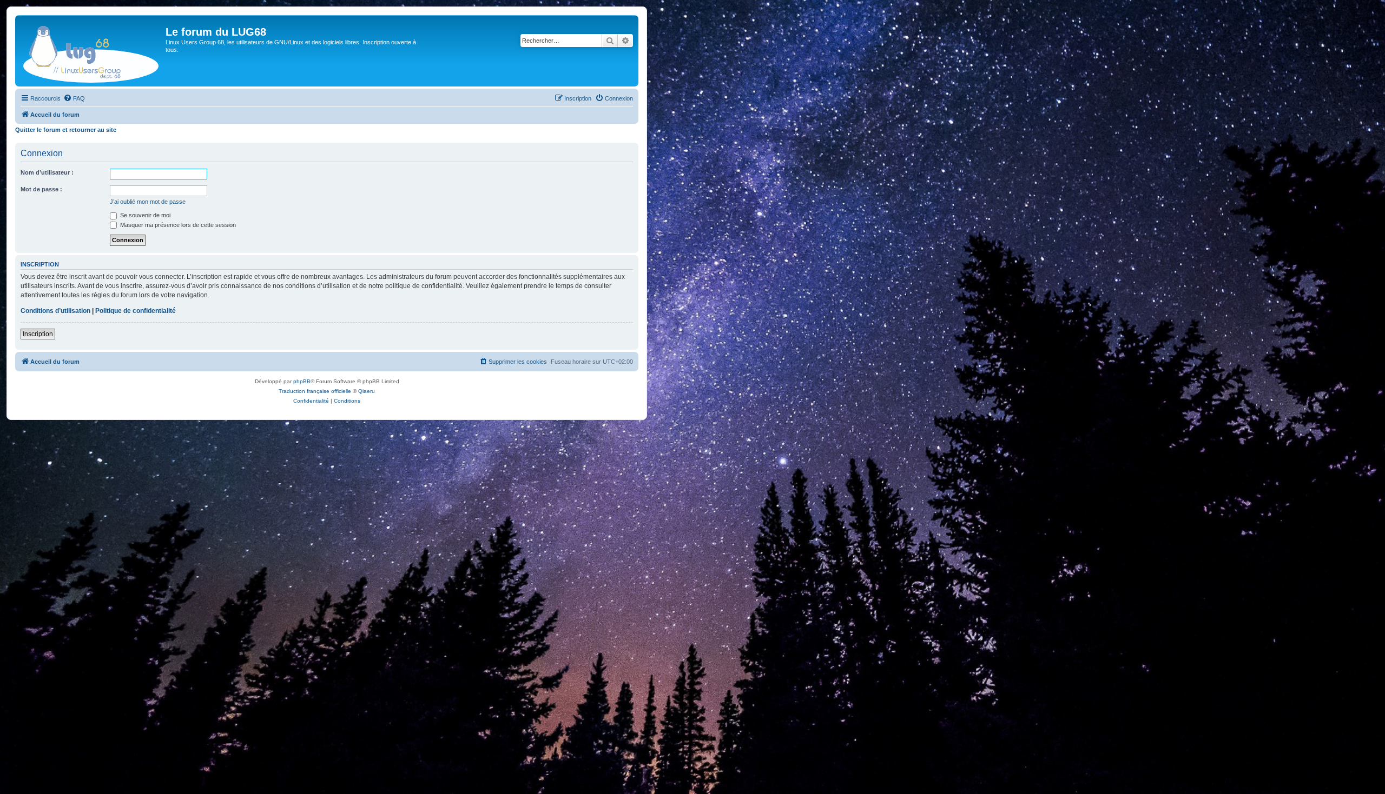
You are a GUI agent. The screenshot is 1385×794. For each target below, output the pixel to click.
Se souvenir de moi (144, 215)
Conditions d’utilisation (55, 311)
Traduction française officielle (315, 391)
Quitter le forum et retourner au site (65, 129)
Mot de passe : (41, 189)
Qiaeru (366, 391)
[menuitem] (74, 98)
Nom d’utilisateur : (47, 172)
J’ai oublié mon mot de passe (148, 201)
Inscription (38, 334)
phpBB (302, 381)
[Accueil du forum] (92, 51)
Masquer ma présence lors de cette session (177, 225)
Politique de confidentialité (135, 311)
